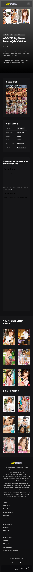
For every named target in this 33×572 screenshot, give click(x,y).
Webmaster (6, 515)
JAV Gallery (6, 527)
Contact (5, 502)
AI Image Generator (8, 543)
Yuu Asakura (20, 128)
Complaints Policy (8, 512)
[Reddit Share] (20, 563)
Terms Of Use (6, 505)
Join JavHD (16, 568)
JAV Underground (8, 537)
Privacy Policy (6, 508)
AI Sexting (5, 540)
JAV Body (5, 534)
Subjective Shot (21, 147)
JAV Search (6, 530)
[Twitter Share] (12, 563)
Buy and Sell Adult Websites (10, 550)
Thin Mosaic (20, 132)
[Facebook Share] (16, 563)
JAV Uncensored (7, 524)
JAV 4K (5, 521)
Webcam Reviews (7, 547)
